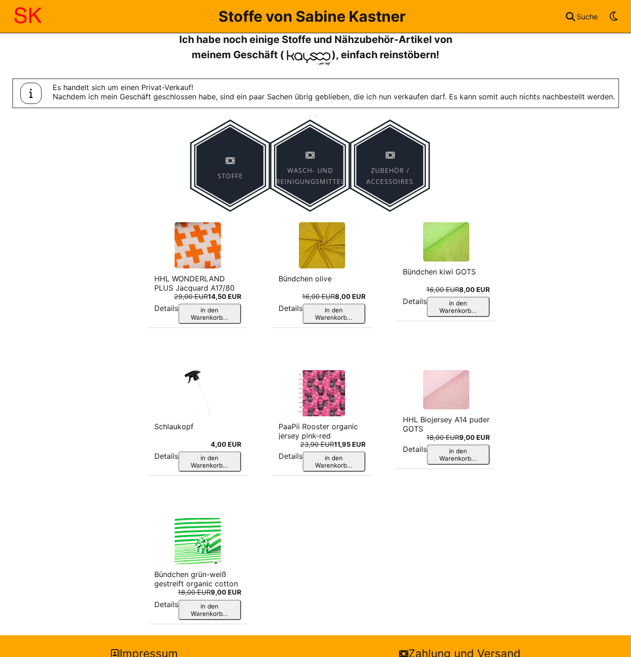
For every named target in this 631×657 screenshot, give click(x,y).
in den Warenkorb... (209, 313)
